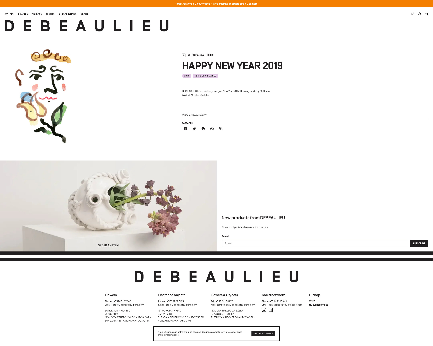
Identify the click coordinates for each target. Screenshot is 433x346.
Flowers (23, 14)
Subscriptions (67, 14)
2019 (186, 76)
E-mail (225, 236)
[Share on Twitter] (194, 128)
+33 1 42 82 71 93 (175, 301)
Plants (50, 14)
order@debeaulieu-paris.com (128, 304)
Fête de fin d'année (205, 76)
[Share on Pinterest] (203, 128)
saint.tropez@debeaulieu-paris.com (236, 304)
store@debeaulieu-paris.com (181, 304)
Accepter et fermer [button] (263, 333)
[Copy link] (220, 128)
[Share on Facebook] (185, 128)
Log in (312, 301)
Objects (37, 14)
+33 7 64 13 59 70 (224, 301)
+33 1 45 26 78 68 (122, 301)
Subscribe (419, 243)
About (84, 14)
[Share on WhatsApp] (212, 128)
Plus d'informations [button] (168, 334)
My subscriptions (318, 305)
